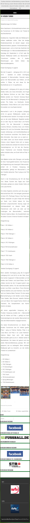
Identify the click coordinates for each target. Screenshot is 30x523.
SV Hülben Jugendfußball (23, 411)
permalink (9, 405)
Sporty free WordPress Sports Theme (10, 519)
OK (20, 8)
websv (16, 20)
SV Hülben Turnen (5, 411)
